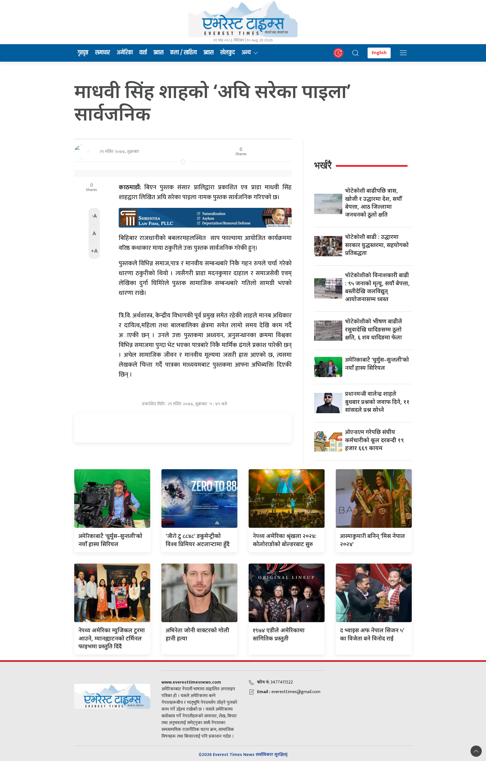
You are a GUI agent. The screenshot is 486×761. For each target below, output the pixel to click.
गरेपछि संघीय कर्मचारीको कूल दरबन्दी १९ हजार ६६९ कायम (374, 440)
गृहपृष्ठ (83, 52)
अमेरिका (125, 52)
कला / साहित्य (183, 52)
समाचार (102, 52)
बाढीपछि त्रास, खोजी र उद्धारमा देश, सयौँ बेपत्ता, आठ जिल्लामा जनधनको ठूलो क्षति (373, 202)
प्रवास (158, 52)
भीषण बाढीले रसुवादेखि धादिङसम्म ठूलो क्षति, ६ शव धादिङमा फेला (373, 329)
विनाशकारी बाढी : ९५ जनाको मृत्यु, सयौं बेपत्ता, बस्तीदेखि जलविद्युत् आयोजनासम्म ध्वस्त (377, 287)
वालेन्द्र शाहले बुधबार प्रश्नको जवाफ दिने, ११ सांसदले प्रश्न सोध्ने (377, 401)
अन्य (246, 52)
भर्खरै (323, 165)
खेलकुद (227, 52)
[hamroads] (205, 217)
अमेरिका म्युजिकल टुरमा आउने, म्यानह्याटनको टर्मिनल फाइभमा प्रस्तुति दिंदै (111, 638)
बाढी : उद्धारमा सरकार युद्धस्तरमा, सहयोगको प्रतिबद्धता (377, 245)
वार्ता (143, 52)
